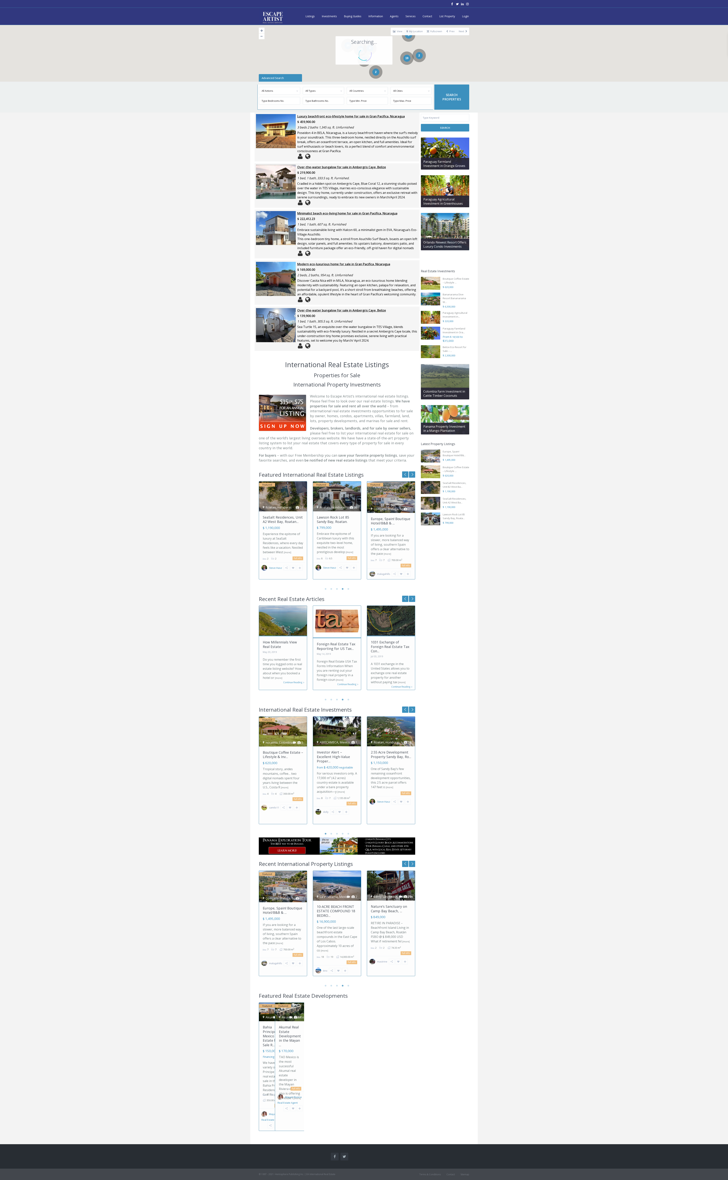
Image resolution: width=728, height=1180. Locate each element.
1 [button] (326, 589)
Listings (310, 16)
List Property (447, 16)
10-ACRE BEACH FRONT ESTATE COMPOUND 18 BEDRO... (282, 911)
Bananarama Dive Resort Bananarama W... (454, 298)
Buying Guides (352, 16)
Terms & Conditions (430, 1174)
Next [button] (405, 474)
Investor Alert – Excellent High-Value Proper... (333, 756)
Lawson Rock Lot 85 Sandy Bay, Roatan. (279, 519)
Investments (329, 16)
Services (411, 16)
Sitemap (464, 1174)
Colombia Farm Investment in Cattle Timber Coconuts (444, 393)
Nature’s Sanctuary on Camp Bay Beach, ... (335, 908)
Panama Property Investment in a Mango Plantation (444, 428)
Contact (427, 16)
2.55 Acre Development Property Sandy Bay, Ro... (391, 754)
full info (298, 558)
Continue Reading (292, 684)
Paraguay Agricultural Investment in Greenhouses (443, 201)
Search (445, 127)
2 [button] (331, 589)
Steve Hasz (275, 567)
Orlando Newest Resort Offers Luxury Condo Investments (444, 244)
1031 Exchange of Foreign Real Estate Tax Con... (336, 646)
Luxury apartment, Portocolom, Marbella (388, 908)
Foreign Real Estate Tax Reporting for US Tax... (282, 646)
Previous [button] (412, 474)
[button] (461, 43)
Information (375, 16)
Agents (394, 16)
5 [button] (348, 589)
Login (465, 16)
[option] (283, 533)
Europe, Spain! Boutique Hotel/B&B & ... (336, 520)
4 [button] (343, 589)
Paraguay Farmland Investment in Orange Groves (444, 164)
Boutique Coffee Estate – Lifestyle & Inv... (391, 519)
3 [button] (337, 589)
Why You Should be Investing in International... (386, 646)
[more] (295, 552)
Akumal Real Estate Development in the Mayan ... (290, 1036)
